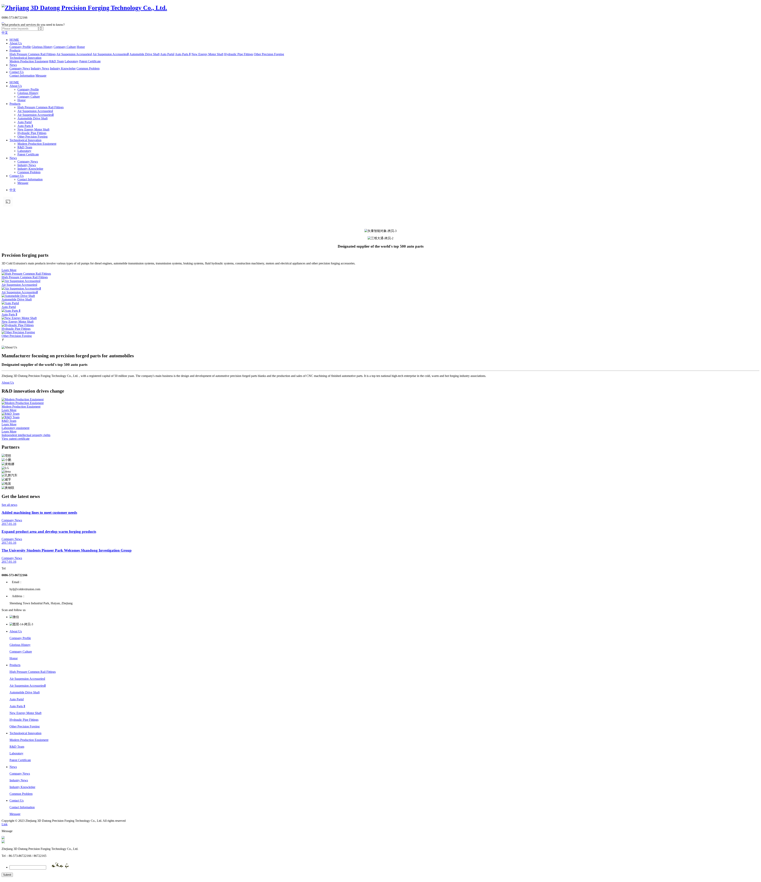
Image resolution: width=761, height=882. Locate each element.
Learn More (9, 270)
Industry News (40, 68)
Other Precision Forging (269, 54)
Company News (20, 68)
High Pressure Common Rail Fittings (33, 54)
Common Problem (87, 68)
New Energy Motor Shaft (207, 54)
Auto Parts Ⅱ (183, 54)
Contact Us (17, 72)
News (13, 65)
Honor (81, 47)
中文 (5, 32)
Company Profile (20, 47)
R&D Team (56, 61)
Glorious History (42, 47)
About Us (16, 43)
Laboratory (71, 61)
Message (40, 75)
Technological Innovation (25, 57)
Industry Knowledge (63, 68)
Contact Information (22, 75)
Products (15, 50)
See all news (9, 504)
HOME (14, 39)
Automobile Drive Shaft (144, 54)
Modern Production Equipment (29, 61)
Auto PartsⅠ (167, 54)
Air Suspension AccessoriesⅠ (74, 54)
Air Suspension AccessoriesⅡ (111, 54)
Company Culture (65, 47)
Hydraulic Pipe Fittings (238, 54)
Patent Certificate (90, 61)
